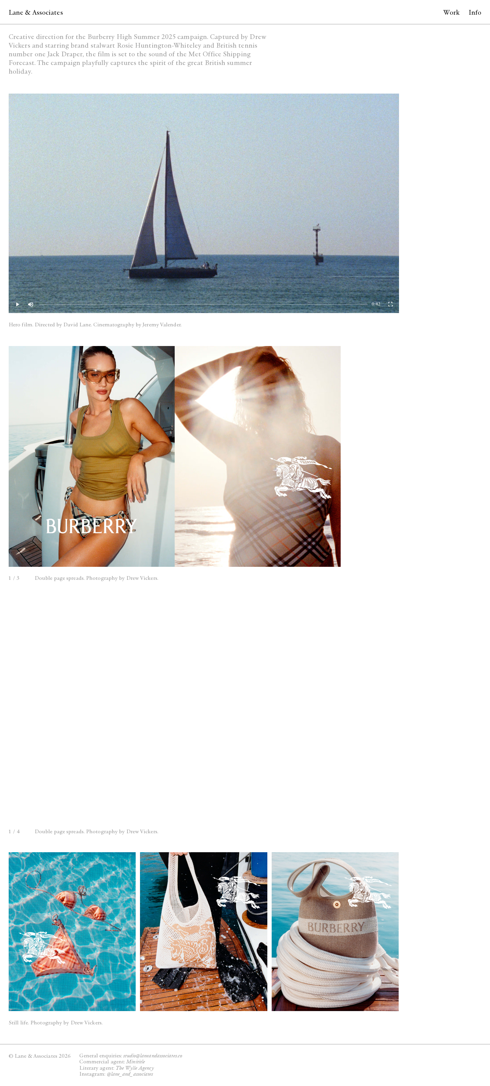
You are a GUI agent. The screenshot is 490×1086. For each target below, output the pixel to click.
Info (475, 12)
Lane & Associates (36, 12)
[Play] (17, 304)
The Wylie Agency (135, 1068)
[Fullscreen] (390, 304)
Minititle (135, 1061)
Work (451, 12)
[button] (57, 448)
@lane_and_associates (130, 1074)
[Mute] (30, 304)
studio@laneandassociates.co (152, 1055)
